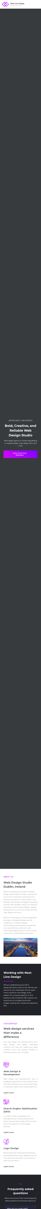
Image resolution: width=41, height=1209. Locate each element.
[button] (38, 4)
